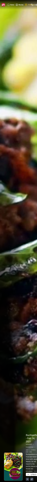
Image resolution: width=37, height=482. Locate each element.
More (35, 471)
